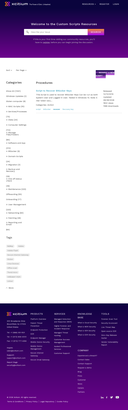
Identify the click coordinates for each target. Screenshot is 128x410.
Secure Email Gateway (40, 360)
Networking (12, 213)
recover (56, 109)
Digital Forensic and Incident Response (62, 327)
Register (104, 4)
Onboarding (11, 199)
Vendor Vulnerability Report (109, 343)
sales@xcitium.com (15, 351)
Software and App (15, 143)
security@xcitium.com (16, 365)
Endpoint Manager (38, 338)
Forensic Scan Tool (109, 319)
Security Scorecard (109, 323)
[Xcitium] (27, 4)
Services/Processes (16, 112)
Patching (11, 218)
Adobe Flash (12, 250)
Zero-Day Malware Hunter (109, 336)
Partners (81, 392)
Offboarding (12, 194)
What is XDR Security (86, 331)
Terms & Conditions (15, 402)
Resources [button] (88, 4)
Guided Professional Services (62, 347)
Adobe (21, 246)
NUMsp (10, 246)
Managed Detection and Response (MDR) (63, 320)
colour (10, 281)
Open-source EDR (108, 331)
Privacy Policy (32, 402)
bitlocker (47, 109)
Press (80, 376)
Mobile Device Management (36, 347)
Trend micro (12, 272)
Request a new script (105, 74)
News (80, 384)
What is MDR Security (87, 327)
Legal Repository (47, 402)
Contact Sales (84, 360)
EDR (32, 334)
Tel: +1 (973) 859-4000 (16, 337)
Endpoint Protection (39, 330)
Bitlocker (11, 151)
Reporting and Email (14, 224)
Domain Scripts (14, 156)
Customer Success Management (62, 340)
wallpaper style (13, 277)
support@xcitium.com (16, 358)
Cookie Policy (62, 402)
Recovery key (68, 109)
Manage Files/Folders (12, 134)
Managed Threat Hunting (61, 334)
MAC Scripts (13, 106)
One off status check (14, 180)
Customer (82, 380)
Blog (80, 372)
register (46, 42)
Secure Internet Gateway (17, 255)
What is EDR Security (86, 335)
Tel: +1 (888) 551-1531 (16, 332)
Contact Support (85, 364)
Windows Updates (14, 96)
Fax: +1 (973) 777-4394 (16, 341)
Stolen (10, 259)
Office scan (12, 268)
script (38, 109)
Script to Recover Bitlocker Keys (54, 90)
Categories (14, 82)
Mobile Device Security (40, 342)
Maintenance (13, 189)
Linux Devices (13, 264)
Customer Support (62, 353)
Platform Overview (38, 319)
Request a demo (85, 368)
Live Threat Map (108, 327)
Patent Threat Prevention (36, 324)
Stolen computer (14, 101)
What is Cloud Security (87, 323)
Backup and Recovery (13, 170)
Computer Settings (16, 125)
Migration (11, 165)
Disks (9, 120)
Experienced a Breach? (87, 356)
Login (116, 4)
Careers (81, 388)
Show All (10, 91)
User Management (16, 205)
